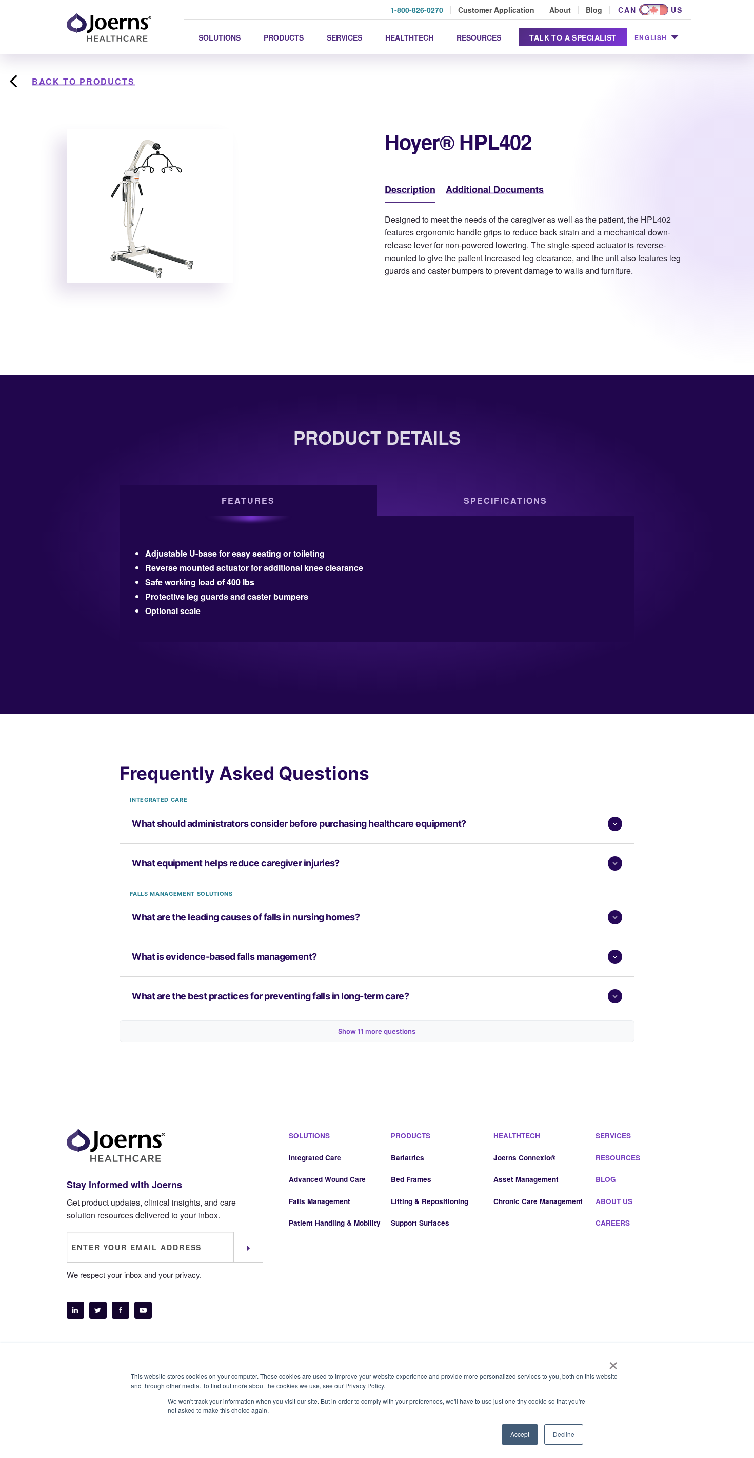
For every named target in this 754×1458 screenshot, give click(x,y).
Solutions (220, 37)
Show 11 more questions (376, 1031)
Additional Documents (495, 189)
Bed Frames (411, 1179)
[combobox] (656, 37)
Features (248, 500)
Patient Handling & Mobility (335, 1223)
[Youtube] (143, 1310)
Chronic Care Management (538, 1201)
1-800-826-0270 (416, 10)
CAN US (650, 10)
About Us (614, 1201)
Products (284, 37)
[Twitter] (98, 1310)
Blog (594, 10)
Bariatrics (407, 1158)
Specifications (505, 500)
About (560, 10)
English (650, 37)
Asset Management (526, 1179)
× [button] (613, 1362)
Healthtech (409, 37)
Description (410, 189)
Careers (613, 1223)
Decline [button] (563, 1434)
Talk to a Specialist (572, 37)
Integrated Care (315, 1158)
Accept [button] (519, 1434)
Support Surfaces (420, 1223)
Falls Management (319, 1201)
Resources (479, 37)
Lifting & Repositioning (429, 1201)
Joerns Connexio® (524, 1158)
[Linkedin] (75, 1310)
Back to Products (83, 81)
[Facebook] (120, 1310)
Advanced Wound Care (327, 1179)
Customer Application (496, 10)
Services (344, 37)
